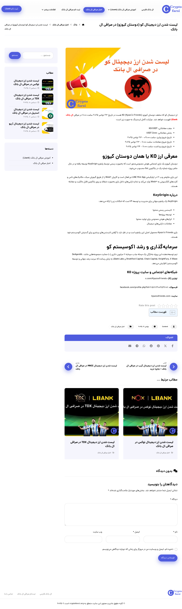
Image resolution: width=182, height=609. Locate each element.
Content (165, 327)
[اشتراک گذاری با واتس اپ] (144, 346)
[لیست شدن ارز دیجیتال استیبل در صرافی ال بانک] (47, 113)
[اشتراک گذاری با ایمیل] (130, 346)
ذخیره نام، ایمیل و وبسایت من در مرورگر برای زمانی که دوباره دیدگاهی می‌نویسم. (137, 549)
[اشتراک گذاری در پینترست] (158, 346)
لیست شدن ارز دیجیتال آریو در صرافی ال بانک (24, 126)
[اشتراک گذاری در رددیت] (151, 346)
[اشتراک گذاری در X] (165, 346)
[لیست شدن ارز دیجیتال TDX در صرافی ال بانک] (47, 99)
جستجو (15, 55)
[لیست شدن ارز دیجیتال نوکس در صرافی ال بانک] (47, 85)
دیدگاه (173, 499)
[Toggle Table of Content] (171, 312)
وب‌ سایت (97, 532)
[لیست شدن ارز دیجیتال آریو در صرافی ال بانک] (47, 128)
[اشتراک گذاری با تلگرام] (137, 346)
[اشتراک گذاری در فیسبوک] (172, 346)
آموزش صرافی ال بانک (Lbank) (36, 158)
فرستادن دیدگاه (167, 558)
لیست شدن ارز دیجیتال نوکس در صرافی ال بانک (26, 83)
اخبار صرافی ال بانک (118, 327)
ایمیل (136, 532)
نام (175, 532)
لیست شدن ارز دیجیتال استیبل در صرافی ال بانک (25, 111)
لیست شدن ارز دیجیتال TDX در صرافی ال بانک (26, 97)
